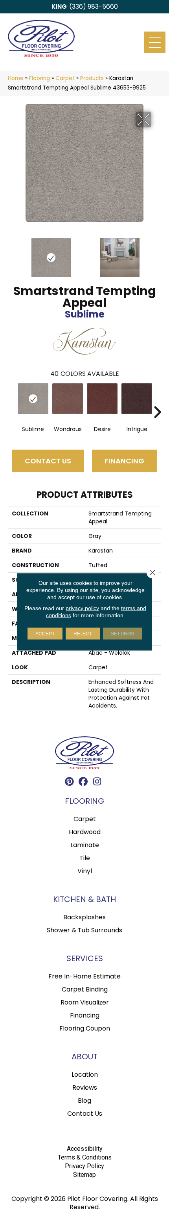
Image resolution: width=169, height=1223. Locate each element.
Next (157, 254)
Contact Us (48, 461)
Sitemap (84, 1174)
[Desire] (102, 398)
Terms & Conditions (85, 1157)
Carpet (65, 78)
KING (59, 6)
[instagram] (97, 782)
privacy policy (82, 608)
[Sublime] (33, 398)
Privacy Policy (84, 1166)
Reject (82, 633)
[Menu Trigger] (154, 42)
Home (16, 78)
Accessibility (85, 1148)
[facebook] (83, 782)
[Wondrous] (67, 398)
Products (92, 78)
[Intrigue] (136, 398)
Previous (12, 254)
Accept (45, 633)
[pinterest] (69, 782)
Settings (122, 633)
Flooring (39, 78)
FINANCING (124, 461)
